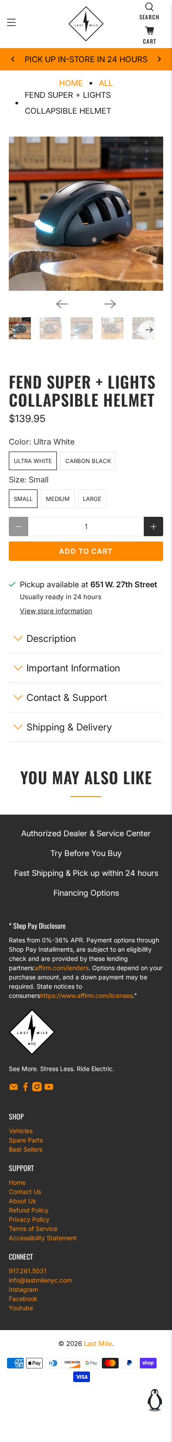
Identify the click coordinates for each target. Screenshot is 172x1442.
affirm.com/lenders (62, 967)
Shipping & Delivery (69, 727)
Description (51, 638)
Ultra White (33, 460)
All (106, 83)
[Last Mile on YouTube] (49, 1089)
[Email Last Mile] (14, 1089)
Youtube (21, 1308)
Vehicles (21, 1130)
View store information (56, 611)
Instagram (23, 1289)
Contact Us (25, 1191)
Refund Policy (29, 1210)
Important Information (73, 668)
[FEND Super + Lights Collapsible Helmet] (86, 214)
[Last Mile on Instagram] (37, 1089)
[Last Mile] (86, 23)
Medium (58, 498)
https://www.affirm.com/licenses (86, 995)
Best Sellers (25, 1149)
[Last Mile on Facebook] (25, 1089)
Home (71, 83)
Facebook (23, 1298)
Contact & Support (66, 697)
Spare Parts (26, 1140)
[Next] (158, 59)
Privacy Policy (29, 1219)
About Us (22, 1201)
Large (92, 498)
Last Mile (98, 1343)
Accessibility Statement (43, 1238)
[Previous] (13, 59)
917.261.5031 (27, 1271)
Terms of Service (33, 1228)
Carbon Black (88, 460)
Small (23, 498)
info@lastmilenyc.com (40, 1280)
